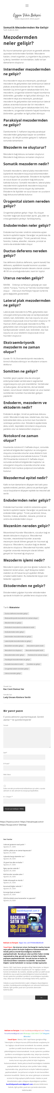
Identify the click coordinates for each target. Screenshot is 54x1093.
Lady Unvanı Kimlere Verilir (17, 697)
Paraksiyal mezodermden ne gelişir (17, 660)
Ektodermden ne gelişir (13, 623)
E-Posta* (6, 764)
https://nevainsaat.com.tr (32, 821)
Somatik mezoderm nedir (14, 664)
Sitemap (22, 824)
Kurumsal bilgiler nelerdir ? (12, 886)
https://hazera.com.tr (10, 821)
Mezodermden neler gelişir (14, 655)
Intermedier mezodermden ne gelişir (18, 637)
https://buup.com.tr (9, 824)
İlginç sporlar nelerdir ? (11, 868)
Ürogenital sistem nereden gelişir (17, 669)
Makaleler (14, 607)
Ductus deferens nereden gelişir (16, 614)
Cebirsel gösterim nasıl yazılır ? (14, 844)
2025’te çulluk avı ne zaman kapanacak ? (17, 850)
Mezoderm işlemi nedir (35, 646)
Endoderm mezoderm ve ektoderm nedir (19, 627)
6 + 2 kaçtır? (8, 797)
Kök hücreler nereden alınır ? (13, 874)
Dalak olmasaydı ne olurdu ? (13, 880)
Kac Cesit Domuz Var (13, 689)
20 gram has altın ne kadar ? (13, 862)
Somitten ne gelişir (33, 664)
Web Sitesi (7, 775)
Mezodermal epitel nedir (34, 650)
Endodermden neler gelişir (14, 632)
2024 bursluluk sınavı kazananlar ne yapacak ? (19, 898)
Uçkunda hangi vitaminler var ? (14, 856)
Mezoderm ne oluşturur (13, 650)
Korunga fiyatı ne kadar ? (12, 892)
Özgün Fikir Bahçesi (27, 15)
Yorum (5, 725)
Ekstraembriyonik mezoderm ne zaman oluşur (21, 618)
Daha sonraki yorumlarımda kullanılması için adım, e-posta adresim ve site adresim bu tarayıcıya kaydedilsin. (24, 789)
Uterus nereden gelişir (13, 673)
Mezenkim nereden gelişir (14, 646)
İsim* (5, 753)
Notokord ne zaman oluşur (37, 655)
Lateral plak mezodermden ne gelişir (18, 641)
